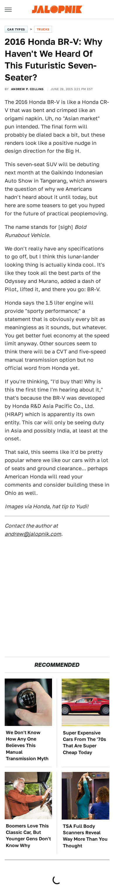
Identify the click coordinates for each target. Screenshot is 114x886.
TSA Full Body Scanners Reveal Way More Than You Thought (85, 836)
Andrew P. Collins (27, 89)
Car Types (16, 29)
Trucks (43, 29)
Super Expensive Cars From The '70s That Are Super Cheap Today (84, 742)
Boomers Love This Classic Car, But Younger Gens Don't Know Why (28, 835)
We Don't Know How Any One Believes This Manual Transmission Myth (27, 746)
